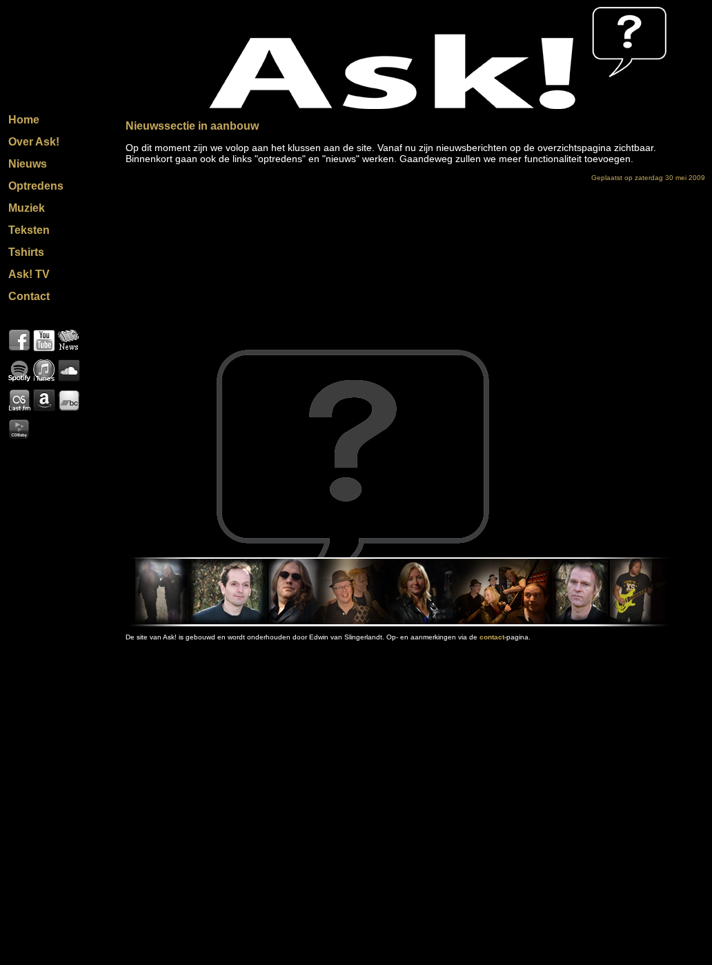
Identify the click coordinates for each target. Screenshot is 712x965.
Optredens (35, 186)
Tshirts (26, 252)
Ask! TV (29, 274)
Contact (29, 296)
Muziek (26, 208)
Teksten (29, 230)
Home (23, 120)
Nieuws (27, 164)
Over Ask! (33, 142)
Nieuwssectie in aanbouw (192, 126)
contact (491, 637)
